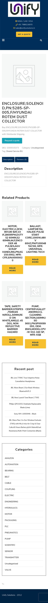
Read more (12, 269)
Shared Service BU (14, 151)
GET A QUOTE (24, 34)
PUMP (8, 539)
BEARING (9, 470)
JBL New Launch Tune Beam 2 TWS (25, 397)
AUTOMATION (11, 464)
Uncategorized (37, 147)
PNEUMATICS (11, 532)
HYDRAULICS (11, 508)
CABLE (8, 483)
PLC (6, 526)
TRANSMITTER (12, 557)
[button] (12, 40)
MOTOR (8, 514)
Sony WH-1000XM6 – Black (25, 414)
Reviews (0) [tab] (22, 159)
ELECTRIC (9, 495)
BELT (7, 477)
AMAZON (9, 458)
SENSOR (9, 551)
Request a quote (12, 140)
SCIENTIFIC (10, 545)
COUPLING (10, 489)
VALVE (8, 570)
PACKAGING (11, 520)
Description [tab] (8, 159)
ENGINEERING (11, 501)
